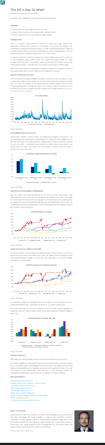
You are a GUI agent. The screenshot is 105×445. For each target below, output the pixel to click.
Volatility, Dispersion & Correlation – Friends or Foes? (28, 383)
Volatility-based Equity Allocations (21, 381)
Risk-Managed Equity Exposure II (21, 388)
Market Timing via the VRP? (19, 398)
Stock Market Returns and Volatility (22, 386)
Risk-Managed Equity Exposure (20, 390)
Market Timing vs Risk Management (22, 393)
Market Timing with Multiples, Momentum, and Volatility (29, 395)
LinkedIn (27, 431)
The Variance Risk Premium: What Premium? (25, 400)
